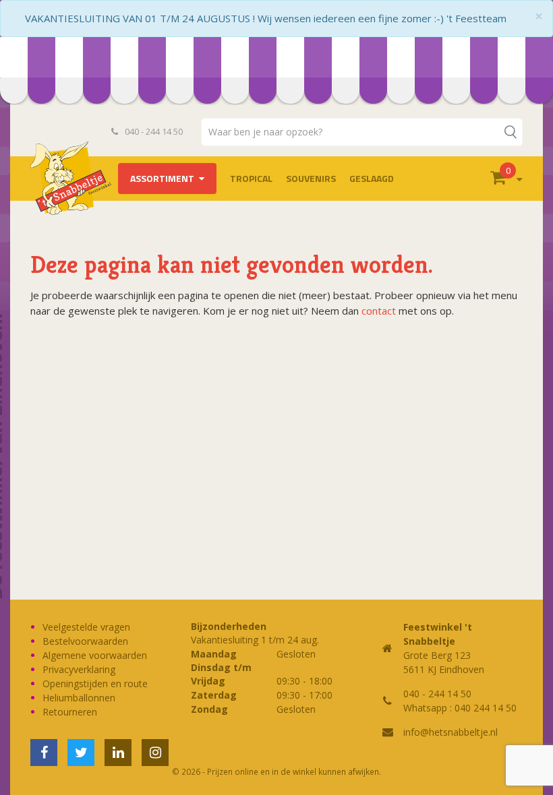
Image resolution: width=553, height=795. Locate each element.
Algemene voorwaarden (94, 655)
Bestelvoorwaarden (85, 641)
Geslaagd (371, 178)
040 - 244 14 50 (153, 131)
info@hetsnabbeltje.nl (450, 732)
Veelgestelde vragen (86, 627)
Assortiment (162, 178)
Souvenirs (311, 178)
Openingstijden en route (95, 683)
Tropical (251, 178)
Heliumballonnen (78, 697)
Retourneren (69, 711)
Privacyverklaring (78, 669)
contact (378, 310)
